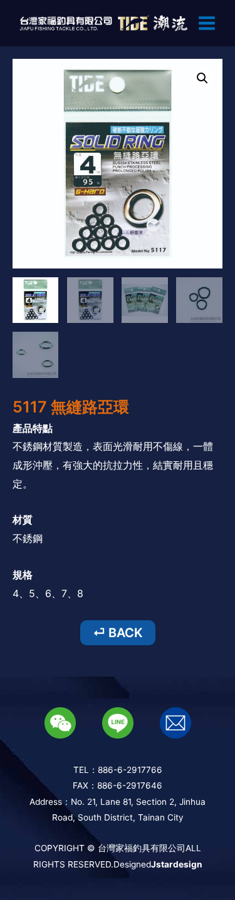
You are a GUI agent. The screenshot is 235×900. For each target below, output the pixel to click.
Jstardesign (176, 864)
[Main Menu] (207, 23)
